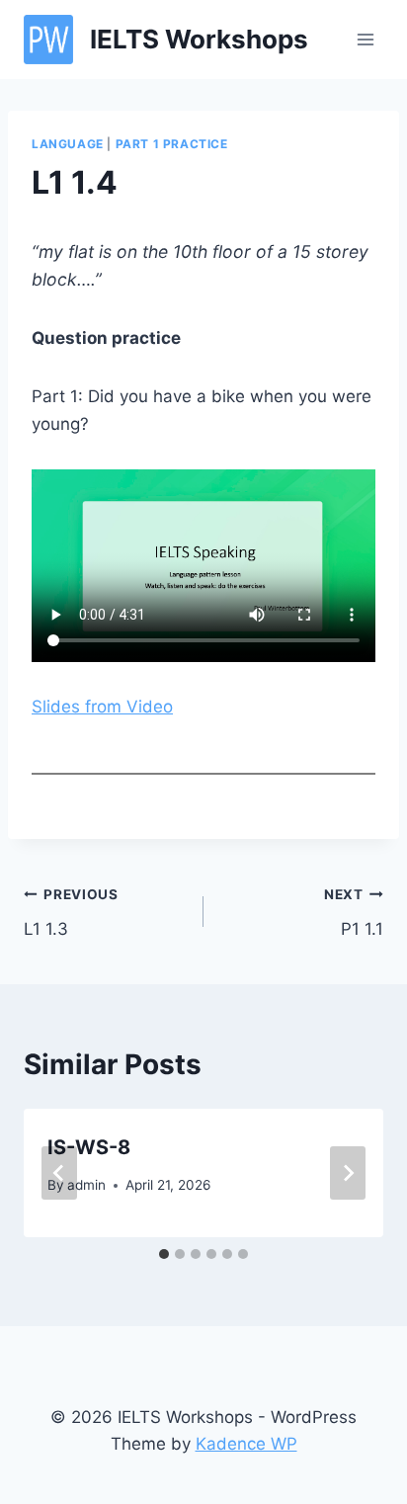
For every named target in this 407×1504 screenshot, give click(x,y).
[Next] (348, 1173)
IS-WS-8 (88, 1147)
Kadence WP (246, 1444)
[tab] (164, 1254)
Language (68, 143)
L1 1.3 (71, 912)
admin (86, 1185)
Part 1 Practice (172, 143)
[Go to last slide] (59, 1173)
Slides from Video (102, 706)
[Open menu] (365, 39)
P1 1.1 (353, 912)
